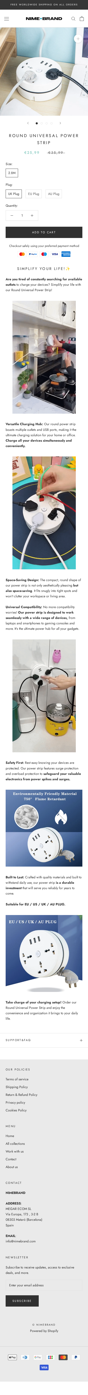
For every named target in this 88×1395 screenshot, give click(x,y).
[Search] (73, 18)
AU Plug (53, 193)
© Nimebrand (43, 1325)
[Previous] (28, 123)
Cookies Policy (16, 1110)
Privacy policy (15, 1102)
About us (12, 1167)
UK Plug (13, 193)
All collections (15, 1143)
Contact (11, 1159)
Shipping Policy (17, 1087)
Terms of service (17, 1079)
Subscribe (22, 1301)
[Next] (60, 123)
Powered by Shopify (44, 1330)
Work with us (15, 1151)
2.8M (11, 172)
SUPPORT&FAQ (18, 1040)
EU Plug (33, 193)
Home (10, 1135)
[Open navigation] (6, 18)
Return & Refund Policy (21, 1094)
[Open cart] (82, 18)
